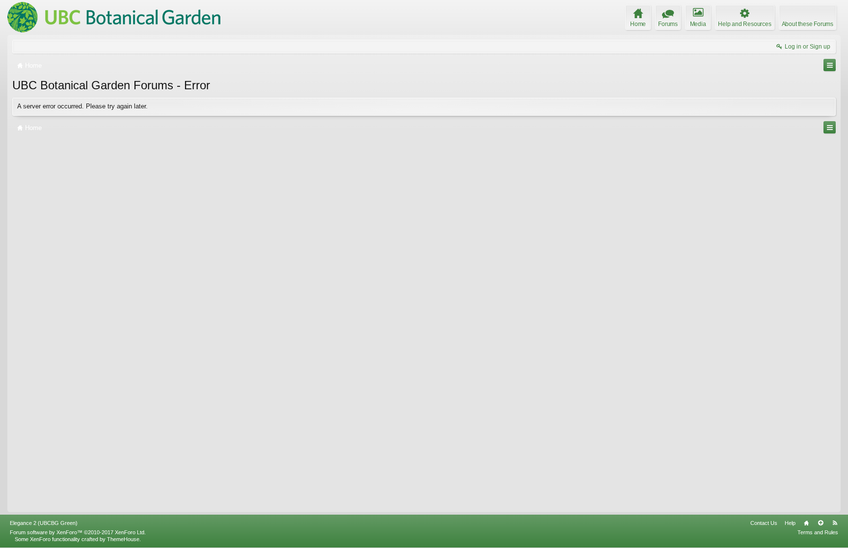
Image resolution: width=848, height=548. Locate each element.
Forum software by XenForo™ (78, 532)
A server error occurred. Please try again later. (82, 106)
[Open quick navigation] (829, 65)
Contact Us (763, 523)
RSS (834, 523)
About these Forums (807, 24)
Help (790, 523)
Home (806, 523)
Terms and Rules (817, 532)
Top (820, 523)
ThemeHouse (123, 539)
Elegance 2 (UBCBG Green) (44, 523)
